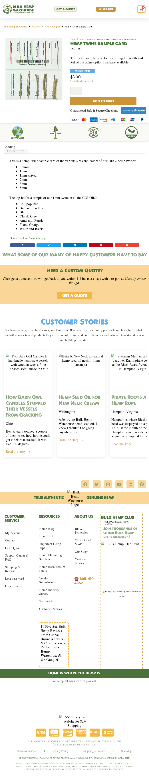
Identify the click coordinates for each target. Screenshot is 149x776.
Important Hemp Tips (50, 545)
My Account (13, 533)
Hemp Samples (52, 26)
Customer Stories (50, 609)
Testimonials (47, 601)
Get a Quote (13, 548)
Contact (10, 540)
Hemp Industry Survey (49, 591)
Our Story (81, 551)
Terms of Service (27, 751)
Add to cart (103, 101)
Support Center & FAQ (17, 557)
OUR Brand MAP (83, 542)
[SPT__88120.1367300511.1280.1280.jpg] (34, 69)
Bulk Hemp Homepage (15, 26)
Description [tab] (15, 151)
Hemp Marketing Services (50, 557)
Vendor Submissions (47, 580)
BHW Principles (81, 530)
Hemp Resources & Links (52, 568)
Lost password (14, 578)
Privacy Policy (60, 751)
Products (35, 26)
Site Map (126, 751)
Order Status (13, 586)
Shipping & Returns (12, 569)
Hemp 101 (46, 536)
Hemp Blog (47, 528)
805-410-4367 (84, 581)
